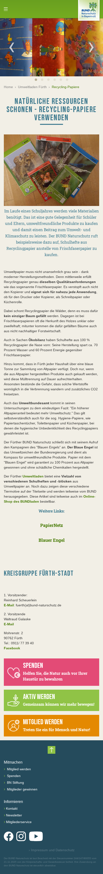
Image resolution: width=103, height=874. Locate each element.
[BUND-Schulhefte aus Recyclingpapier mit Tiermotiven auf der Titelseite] (51, 170)
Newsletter (14, 815)
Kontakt (11, 808)
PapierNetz (51, 525)
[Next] (91, 47)
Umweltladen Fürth (32, 87)
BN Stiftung (15, 782)
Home (8, 87)
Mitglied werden (18, 769)
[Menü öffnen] (6, 9)
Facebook (12, 648)
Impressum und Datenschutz (51, 850)
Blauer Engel (52, 540)
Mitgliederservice (19, 822)
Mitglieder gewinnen (21, 789)
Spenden (13, 776)
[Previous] (12, 47)
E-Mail (9, 605)
